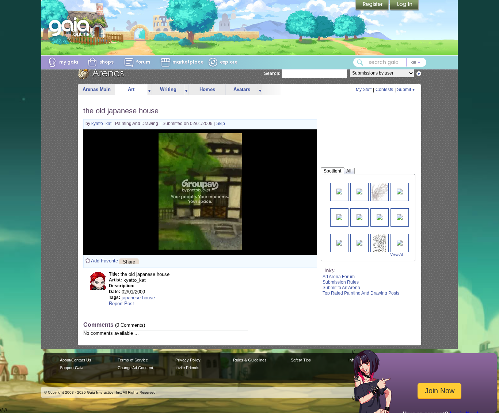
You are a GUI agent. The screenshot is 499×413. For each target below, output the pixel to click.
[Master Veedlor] (359, 216)
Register (372, 5)
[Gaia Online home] (71, 26)
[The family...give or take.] (379, 216)
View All (396, 254)
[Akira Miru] (359, 242)
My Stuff (364, 89)
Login (404, 5)
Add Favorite (104, 261)
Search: (272, 73)
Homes (207, 89)
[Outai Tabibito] (400, 191)
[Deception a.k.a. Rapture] (400, 216)
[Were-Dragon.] (339, 191)
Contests (384, 89)
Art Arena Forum (339, 276)
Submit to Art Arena (341, 287)
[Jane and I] (339, 216)
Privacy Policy (188, 360)
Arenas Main (97, 89)
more (149, 89)
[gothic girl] (400, 242)
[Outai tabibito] (339, 242)
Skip (220, 123)
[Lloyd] (379, 243)
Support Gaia (71, 367)
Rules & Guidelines (250, 360)
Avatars (241, 89)
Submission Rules (341, 282)
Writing (168, 89)
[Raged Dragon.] (380, 191)
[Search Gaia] (360, 62)
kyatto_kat (102, 123)
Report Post (121, 303)
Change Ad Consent (135, 367)
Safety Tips (301, 360)
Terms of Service (133, 360)
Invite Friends (187, 367)
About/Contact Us (75, 360)
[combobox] (389, 62)
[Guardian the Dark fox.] (359, 191)
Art (131, 89)
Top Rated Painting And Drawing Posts (361, 293)
